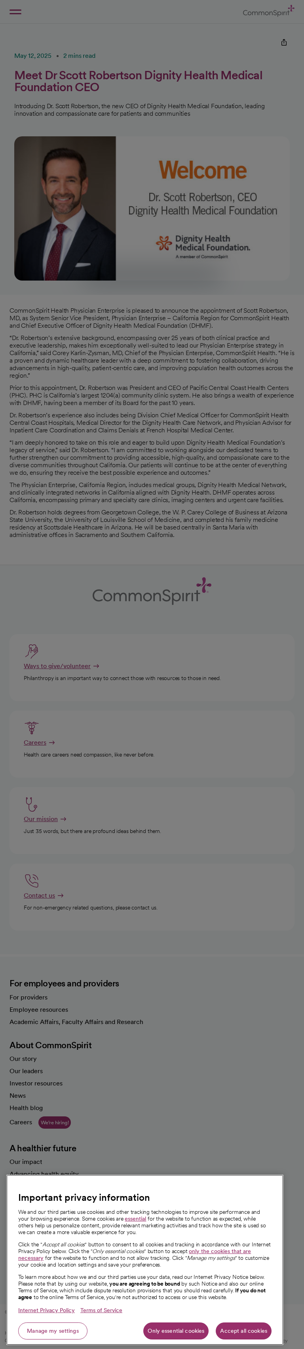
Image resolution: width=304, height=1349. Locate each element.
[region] (144, 1260)
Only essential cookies (176, 1331)
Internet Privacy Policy (46, 1310)
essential (135, 1218)
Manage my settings (53, 1331)
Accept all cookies (243, 1331)
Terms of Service (101, 1310)
